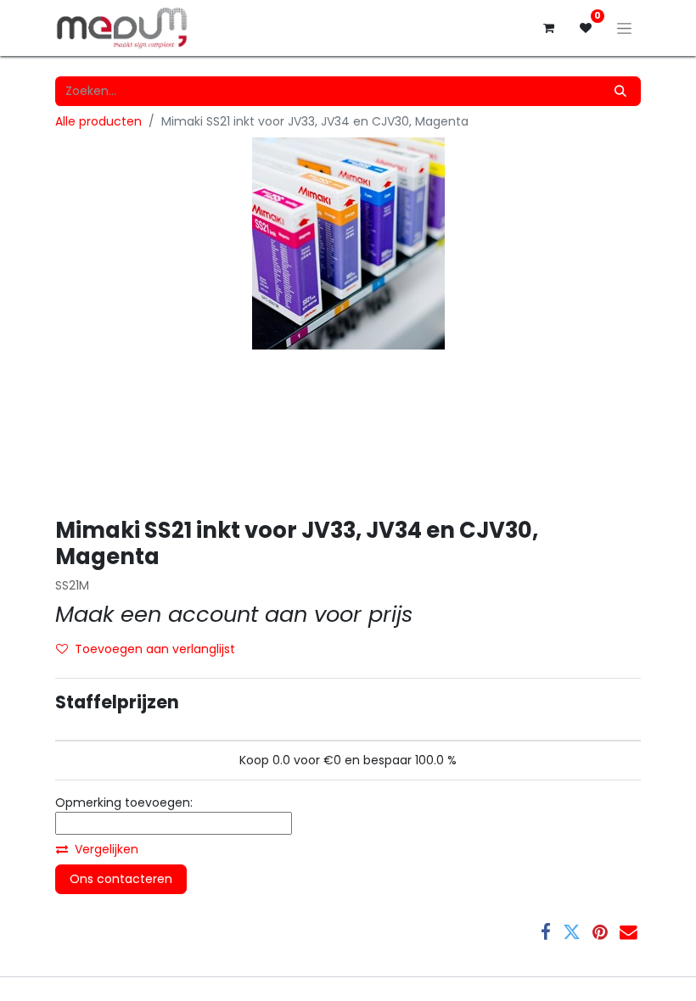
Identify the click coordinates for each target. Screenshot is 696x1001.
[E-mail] (628, 933)
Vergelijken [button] (106, 849)
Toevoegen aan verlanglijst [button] (155, 648)
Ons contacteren (121, 878)
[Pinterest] (600, 933)
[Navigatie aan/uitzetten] (624, 28)
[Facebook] (546, 933)
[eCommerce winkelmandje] (548, 28)
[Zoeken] (620, 91)
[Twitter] (572, 933)
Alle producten (98, 121)
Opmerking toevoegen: (124, 802)
